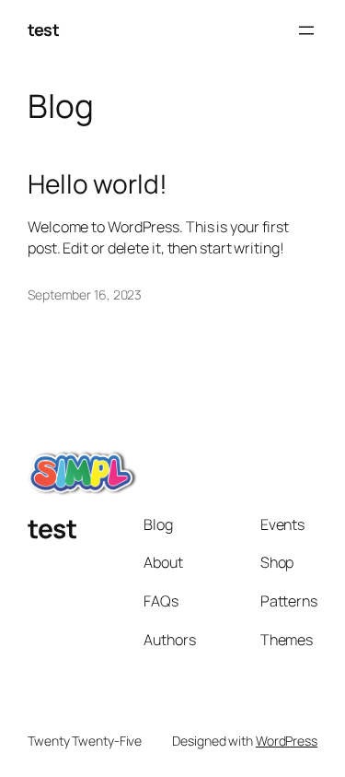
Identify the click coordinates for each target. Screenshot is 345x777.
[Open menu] (306, 30)
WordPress (286, 740)
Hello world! (97, 184)
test (43, 29)
